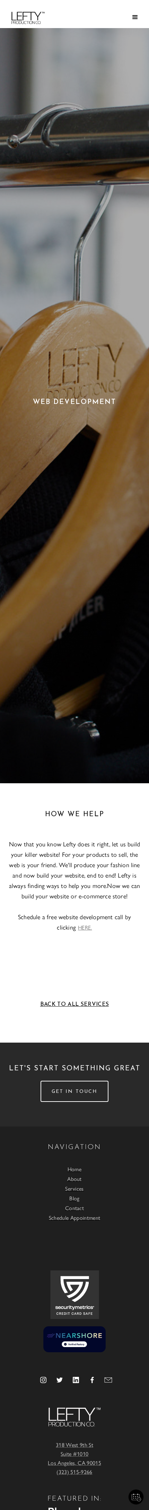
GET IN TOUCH (74, 1091)
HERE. (85, 927)
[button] (135, 17)
